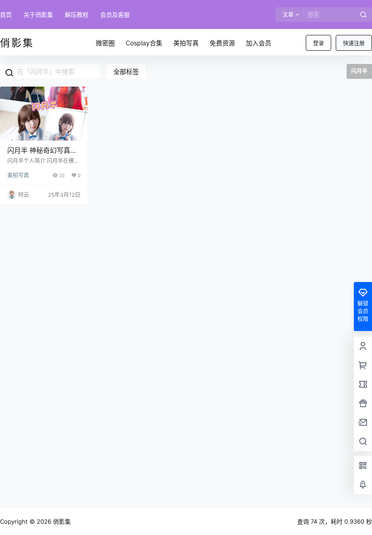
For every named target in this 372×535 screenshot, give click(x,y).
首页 (6, 14)
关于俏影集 (38, 14)
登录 (318, 43)
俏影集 (61, 521)
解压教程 (76, 14)
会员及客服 (115, 14)
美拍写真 (18, 175)
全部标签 (126, 71)
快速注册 (354, 43)
